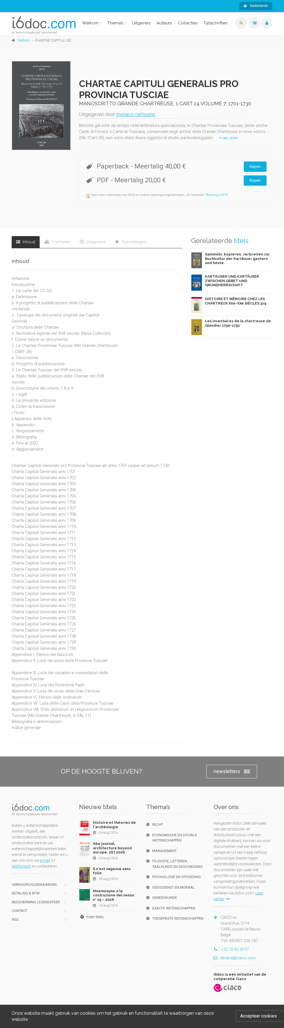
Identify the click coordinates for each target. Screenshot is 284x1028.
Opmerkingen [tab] (133, 241)
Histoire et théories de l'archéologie (114, 824)
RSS (15, 919)
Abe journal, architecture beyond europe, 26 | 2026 (112, 848)
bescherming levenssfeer (36, 902)
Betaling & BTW (216, 195)
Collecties (187, 23)
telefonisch (21, 866)
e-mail (45, 860)
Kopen (255, 166)
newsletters (227, 771)
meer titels (94, 917)
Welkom (90, 23)
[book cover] (41, 106)
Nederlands (258, 6)
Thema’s (115, 23)
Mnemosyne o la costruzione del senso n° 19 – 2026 (113, 895)
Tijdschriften (215, 23)
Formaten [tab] (60, 241)
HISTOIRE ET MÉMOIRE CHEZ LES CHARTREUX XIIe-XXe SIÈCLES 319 (235, 301)
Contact (19, 911)
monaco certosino (135, 114)
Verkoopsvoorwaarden (34, 885)
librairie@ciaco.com (238, 958)
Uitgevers (141, 23)
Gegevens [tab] (95, 241)
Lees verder (229, 138)
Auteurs (164, 23)
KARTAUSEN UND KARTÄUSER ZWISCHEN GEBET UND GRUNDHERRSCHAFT (232, 280)
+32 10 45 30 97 (234, 949)
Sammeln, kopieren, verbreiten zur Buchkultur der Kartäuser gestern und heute (237, 258)
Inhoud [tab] (28, 241)
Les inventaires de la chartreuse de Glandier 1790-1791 (238, 323)
